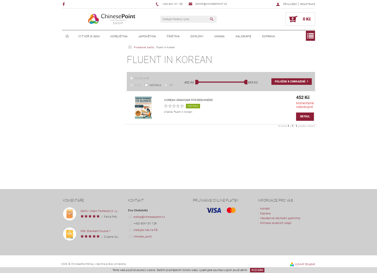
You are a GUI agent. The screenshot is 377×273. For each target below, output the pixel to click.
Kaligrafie (243, 36)
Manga (219, 36)
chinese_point (143, 236)
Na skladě (142, 78)
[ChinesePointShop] (111, 19)
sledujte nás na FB (146, 230)
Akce (138, 85)
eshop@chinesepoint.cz (149, 216)
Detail (305, 116)
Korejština (118, 36)
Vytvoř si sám (88, 36)
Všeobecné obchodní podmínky (280, 218)
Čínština (173, 36)
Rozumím (257, 270)
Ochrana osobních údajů (275, 223)
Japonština (147, 36)
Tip (171, 85)
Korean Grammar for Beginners (188, 100)
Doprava (268, 36)
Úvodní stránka (67, 36)
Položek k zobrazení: (291, 81)
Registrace (307, 4)
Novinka (155, 85)
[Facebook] (64, 4)
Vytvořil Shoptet (305, 264)
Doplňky (197, 36)
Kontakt (265, 208)
